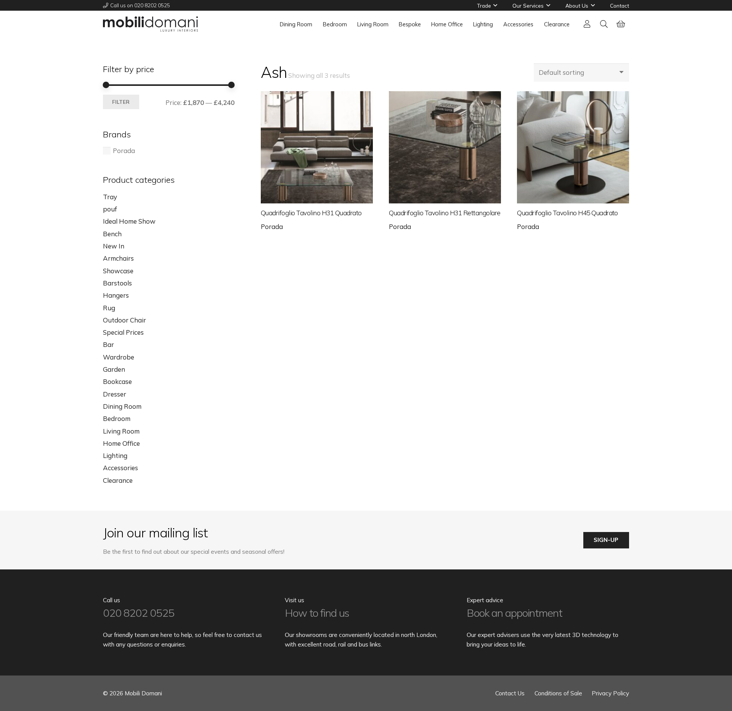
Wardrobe (118, 357)
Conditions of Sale (558, 693)
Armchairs (118, 258)
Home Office (121, 443)
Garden (114, 369)
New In (113, 246)
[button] (495, 5)
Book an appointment (514, 612)
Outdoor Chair (124, 320)
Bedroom (116, 418)
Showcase (118, 271)
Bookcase (117, 381)
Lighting (115, 455)
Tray (110, 197)
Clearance (118, 480)
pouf (110, 209)
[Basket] (620, 24)
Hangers (116, 295)
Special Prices (123, 332)
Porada (272, 226)
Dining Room (122, 406)
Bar (108, 344)
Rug (109, 308)
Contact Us (510, 693)
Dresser (114, 394)
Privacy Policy (610, 693)
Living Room (121, 431)
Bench (112, 234)
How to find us (317, 612)
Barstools (117, 283)
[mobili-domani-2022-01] (150, 24)
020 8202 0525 (138, 612)
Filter (121, 101)
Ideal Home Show (129, 221)
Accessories (120, 468)
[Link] (587, 24)
